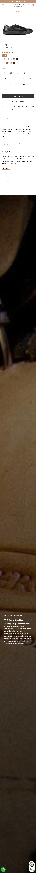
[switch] (32, 870)
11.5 (23, 84)
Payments (13, 144)
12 (30, 84)
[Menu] (3, 5)
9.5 (30, 79)
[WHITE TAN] (10, 63)
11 (17, 84)
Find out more (6, 168)
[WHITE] (3, 63)
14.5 (30, 90)
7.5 (5, 79)
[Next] (31, 24)
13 (11, 90)
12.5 (4, 90)
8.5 (17, 79)
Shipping (5, 144)
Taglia (3, 68)
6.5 (24, 73)
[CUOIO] (7, 63)
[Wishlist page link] (29, 5)
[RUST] (14, 63)
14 (24, 90)
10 (5, 84)
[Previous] (5, 24)
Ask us (7, 181)
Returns (21, 144)
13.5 (17, 90)
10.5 (11, 84)
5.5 (11, 73)
